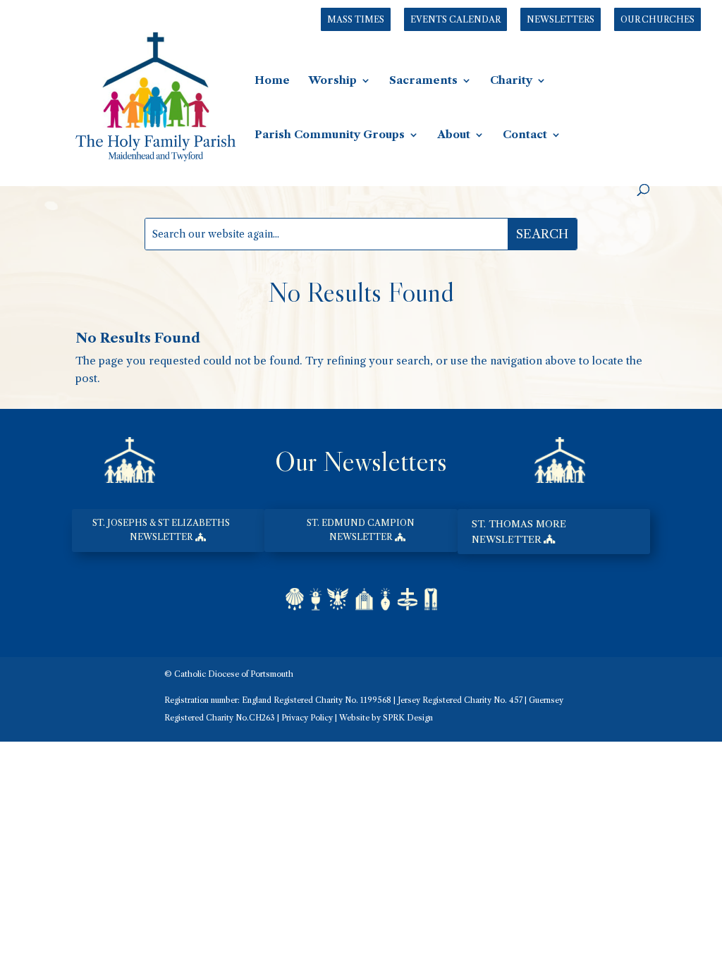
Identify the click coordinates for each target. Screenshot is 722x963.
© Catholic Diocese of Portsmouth (228, 674)
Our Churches (657, 19)
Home (272, 81)
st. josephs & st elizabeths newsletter (161, 529)
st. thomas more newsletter (519, 531)
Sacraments (423, 81)
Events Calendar (455, 19)
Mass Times (355, 19)
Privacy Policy (307, 718)
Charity (511, 81)
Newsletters (560, 19)
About (453, 135)
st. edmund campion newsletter (361, 529)
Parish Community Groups (330, 135)
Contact (525, 135)
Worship (332, 81)
